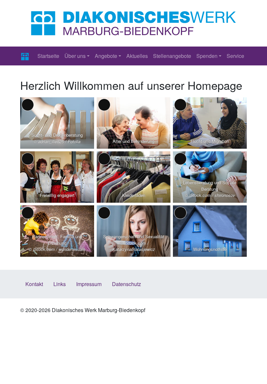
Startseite (48, 56)
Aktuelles (137, 56)
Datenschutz (126, 284)
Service (235, 56)
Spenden (207, 56)
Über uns (75, 56)
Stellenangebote (172, 56)
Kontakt (34, 284)
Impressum (89, 284)
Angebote (106, 56)
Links (59, 284)
